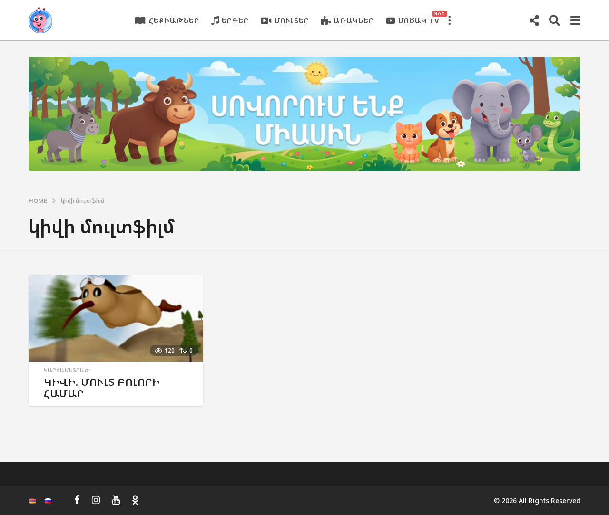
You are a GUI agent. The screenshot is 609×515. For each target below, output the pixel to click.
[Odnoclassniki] (135, 500)
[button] (449, 20)
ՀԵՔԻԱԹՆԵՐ (174, 20)
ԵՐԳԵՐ (235, 20)
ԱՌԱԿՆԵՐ (354, 20)
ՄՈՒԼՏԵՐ (292, 20)
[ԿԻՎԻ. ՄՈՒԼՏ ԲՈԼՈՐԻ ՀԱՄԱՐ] (116, 318)
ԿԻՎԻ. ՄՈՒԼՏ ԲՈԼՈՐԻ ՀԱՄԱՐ (102, 387)
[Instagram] (96, 500)
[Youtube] (116, 500)
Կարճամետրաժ (66, 370)
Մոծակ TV (419, 18)
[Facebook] (77, 500)
